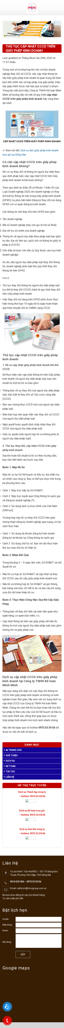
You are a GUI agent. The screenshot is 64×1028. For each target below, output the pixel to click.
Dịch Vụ (10, 760)
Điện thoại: (7, 925)
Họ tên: (5, 919)
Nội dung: (6, 942)
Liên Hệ (10, 777)
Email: (5, 930)
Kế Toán (10, 766)
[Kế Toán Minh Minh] (32, 7)
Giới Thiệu (12, 755)
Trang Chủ (14, 750)
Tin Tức (10, 771)
